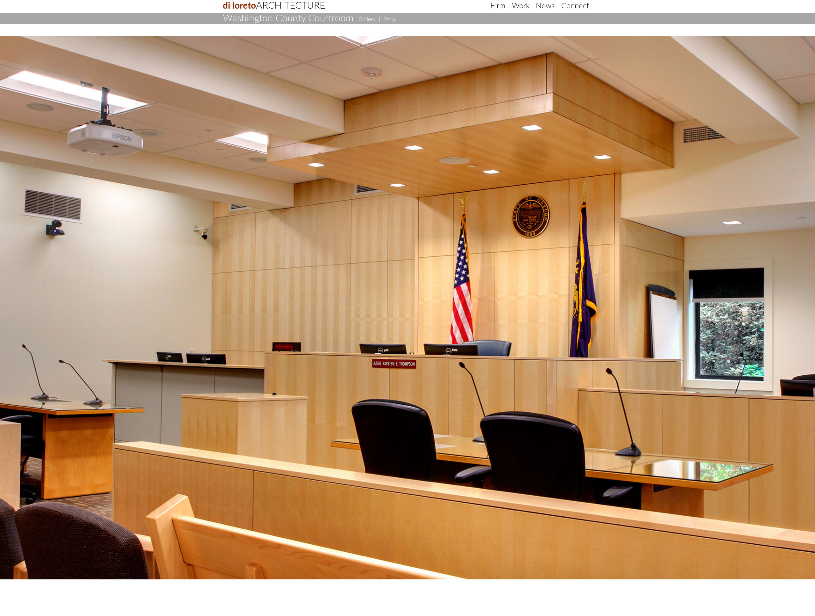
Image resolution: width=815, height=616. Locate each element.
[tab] (243, 38)
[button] (33, 162)
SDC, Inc (461, 443)
